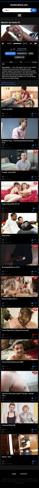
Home (14, 474)
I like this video (11, 49)
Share (31, 53)
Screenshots (22, 53)
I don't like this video (14, 49)
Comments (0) (19, 57)
